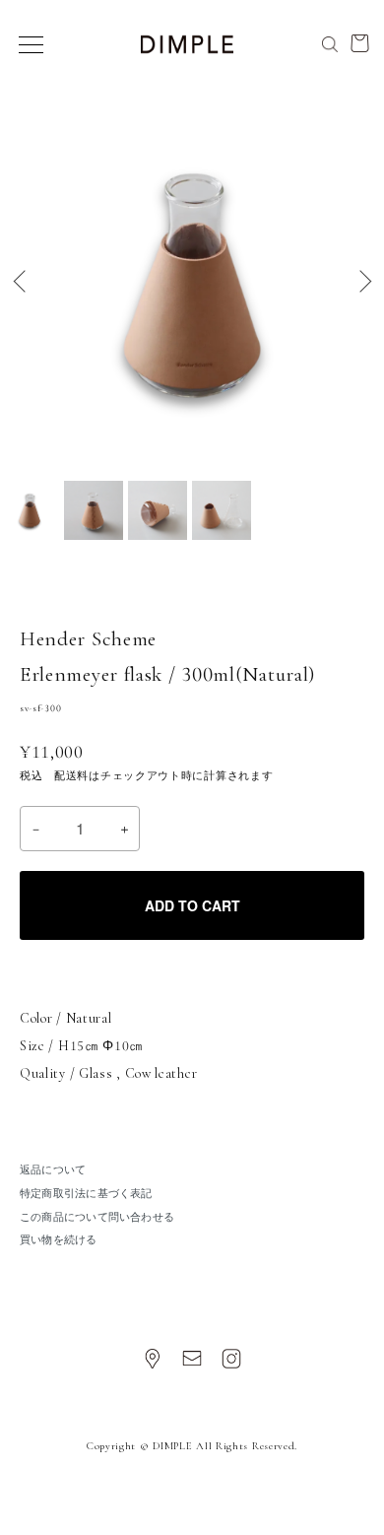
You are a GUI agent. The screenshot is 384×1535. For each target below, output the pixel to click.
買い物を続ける (58, 1240)
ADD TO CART (192, 905)
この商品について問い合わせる (97, 1217)
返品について (53, 1170)
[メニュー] (29, 44)
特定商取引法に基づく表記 (86, 1193)
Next (362, 281)
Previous (22, 281)
